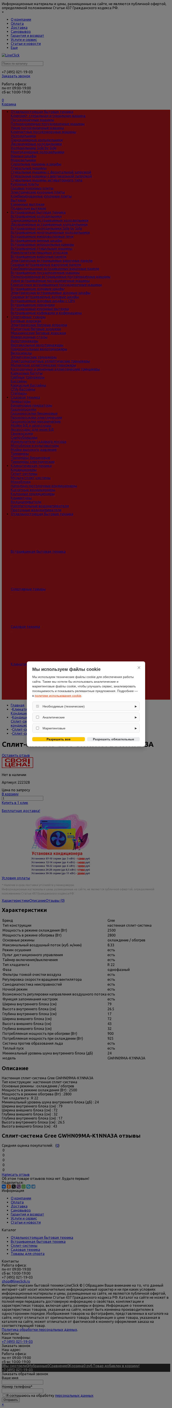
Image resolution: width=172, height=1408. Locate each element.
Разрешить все (59, 739)
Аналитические (54, 717)
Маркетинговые (54, 728)
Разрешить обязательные (113, 739)
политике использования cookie (58, 695)
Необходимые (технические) (64, 706)
